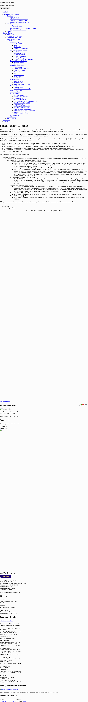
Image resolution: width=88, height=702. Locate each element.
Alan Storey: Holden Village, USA (19, 22)
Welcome (6, 11)
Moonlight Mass (14, 115)
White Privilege (14, 25)
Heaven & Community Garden (18, 61)
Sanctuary (16, 51)
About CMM (10, 34)
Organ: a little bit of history (14, 37)
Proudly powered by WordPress (9, 701)
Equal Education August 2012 (22, 103)
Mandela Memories (19, 75)
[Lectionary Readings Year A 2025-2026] (6, 621)
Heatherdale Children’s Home (22, 84)
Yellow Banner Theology (21, 96)
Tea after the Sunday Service (21, 48)
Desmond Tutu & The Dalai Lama (23, 109)
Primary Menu (5, 8)
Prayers (9, 31)
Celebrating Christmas (16, 85)
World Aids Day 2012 (20, 99)
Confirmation (17, 47)
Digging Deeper (7, 33)
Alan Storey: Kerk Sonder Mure (19, 19)
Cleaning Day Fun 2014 (20, 53)
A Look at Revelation (16, 26)
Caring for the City (19, 81)
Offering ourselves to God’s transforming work (23, 28)
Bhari (24, 701)
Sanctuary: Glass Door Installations (23, 59)
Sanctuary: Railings (19, 58)
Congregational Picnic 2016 (21, 68)
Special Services (11, 118)
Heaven (16, 64)
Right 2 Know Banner (20, 112)
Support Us (6, 121)
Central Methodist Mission (7, 2)
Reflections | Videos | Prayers (11, 14)
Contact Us (6, 120)
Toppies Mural (18, 67)
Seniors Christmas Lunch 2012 (22, 89)
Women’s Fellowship (19, 82)
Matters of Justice (15, 93)
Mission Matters (14, 79)
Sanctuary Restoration (20, 56)
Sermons (5, 12)
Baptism (16, 45)
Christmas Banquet (19, 87)
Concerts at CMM (15, 92)
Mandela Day (17, 73)
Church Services (11, 117)
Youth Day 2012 (18, 104)
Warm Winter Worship (20, 76)
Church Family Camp (16, 90)
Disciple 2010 (17, 78)
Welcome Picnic (18, 72)
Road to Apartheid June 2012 (22, 106)
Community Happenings (17, 65)
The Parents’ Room (19, 44)
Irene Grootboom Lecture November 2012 (25, 101)
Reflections (10, 16)
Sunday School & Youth (13, 39)
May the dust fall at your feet (18, 30)
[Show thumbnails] (5, 401)
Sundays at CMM (15, 42)
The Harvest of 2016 (19, 70)
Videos (9, 23)
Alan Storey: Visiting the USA (18, 20)
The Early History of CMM (14, 36)
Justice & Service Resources (21, 113)
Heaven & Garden (19, 62)
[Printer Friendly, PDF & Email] (83, 405)
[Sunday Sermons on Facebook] (9, 689)
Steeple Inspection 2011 (20, 54)
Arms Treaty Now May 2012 (22, 107)
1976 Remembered (19, 95)
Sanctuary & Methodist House (18, 50)
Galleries (9, 40)
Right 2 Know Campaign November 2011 (25, 110)
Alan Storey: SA (14, 17)
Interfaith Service (18, 98)
